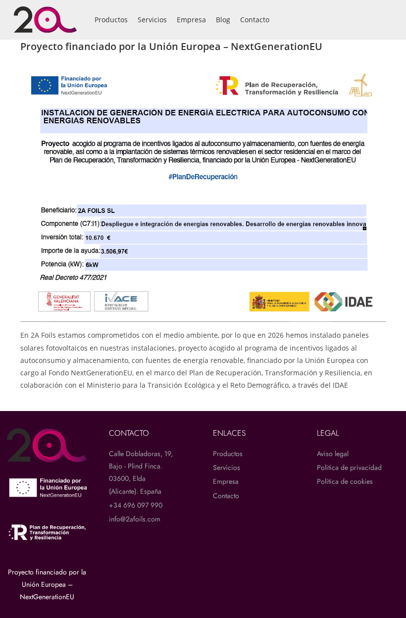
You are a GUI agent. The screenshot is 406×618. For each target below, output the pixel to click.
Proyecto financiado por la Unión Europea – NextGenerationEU (47, 584)
